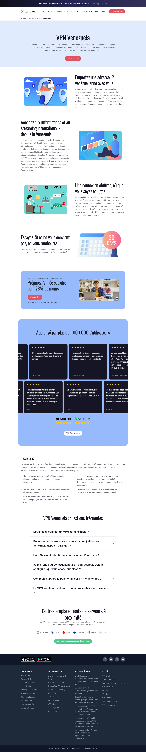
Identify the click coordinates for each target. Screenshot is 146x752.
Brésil (57, 632)
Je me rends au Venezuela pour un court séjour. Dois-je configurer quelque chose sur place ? (68, 567)
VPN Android (107, 698)
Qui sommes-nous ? (28, 682)
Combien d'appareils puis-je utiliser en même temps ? (67, 578)
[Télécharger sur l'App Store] (28, 659)
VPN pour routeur (108, 705)
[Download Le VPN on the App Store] (63, 420)
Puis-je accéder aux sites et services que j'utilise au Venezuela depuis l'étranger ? (66, 543)
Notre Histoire (26, 686)
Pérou (93, 632)
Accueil (23, 18)
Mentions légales (27, 708)
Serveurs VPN (33, 18)
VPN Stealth (106, 676)
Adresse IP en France (56, 682)
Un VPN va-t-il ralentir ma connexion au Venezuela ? (66, 555)
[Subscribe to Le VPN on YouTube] (123, 659)
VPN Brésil (52, 693)
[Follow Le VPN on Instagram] (117, 659)
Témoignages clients (29, 690)
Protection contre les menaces (113, 683)
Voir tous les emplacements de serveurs (73, 641)
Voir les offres (73, 58)
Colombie (80, 632)
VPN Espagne (53, 700)
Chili (68, 632)
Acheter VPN (26, 679)
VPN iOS (105, 694)
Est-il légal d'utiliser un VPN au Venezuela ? (61, 531)
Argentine (44, 632)
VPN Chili (51, 697)
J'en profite (35, 297)
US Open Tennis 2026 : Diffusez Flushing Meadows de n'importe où (86, 690)
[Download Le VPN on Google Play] (82, 420)
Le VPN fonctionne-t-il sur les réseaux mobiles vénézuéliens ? (71, 590)
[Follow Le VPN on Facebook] (105, 659)
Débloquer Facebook (29, 697)
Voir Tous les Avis (73, 433)
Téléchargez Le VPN (110, 701)
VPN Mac (105, 690)
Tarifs (44, 11)
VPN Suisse (52, 711)
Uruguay (106, 632)
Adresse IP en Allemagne (57, 690)
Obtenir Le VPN (117, 11)
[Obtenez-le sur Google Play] (44, 659)
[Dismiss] (143, 3)
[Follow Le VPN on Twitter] (111, 659)
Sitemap (94, 748)
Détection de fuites (109, 679)
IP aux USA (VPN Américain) (59, 686)
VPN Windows (107, 687)
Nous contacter (26, 701)
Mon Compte (100, 11)
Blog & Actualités (27, 704)
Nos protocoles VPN (28, 693)
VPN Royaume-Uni (55, 708)
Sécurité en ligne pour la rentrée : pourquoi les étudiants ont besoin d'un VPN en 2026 (86, 700)
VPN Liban (52, 704)
